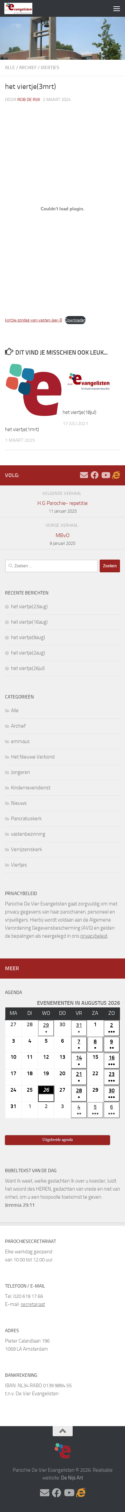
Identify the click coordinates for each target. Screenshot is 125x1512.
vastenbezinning (28, 834)
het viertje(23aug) (29, 607)
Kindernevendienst (30, 788)
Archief (28, 67)
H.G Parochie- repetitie (62, 507)
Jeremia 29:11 (20, 1205)
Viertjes (50, 67)
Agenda (13, 992)
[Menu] (116, 8)
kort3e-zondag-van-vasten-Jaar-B (33, 320)
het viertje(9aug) (28, 637)
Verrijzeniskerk (26, 849)
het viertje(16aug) (29, 622)
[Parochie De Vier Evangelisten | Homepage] (23, 8)
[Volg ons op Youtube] (105, 475)
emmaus (20, 741)
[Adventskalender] (116, 475)
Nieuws (19, 803)
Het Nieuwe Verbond (33, 757)
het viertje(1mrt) (22, 429)
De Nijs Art (72, 1478)
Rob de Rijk (28, 99)
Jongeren (20, 772)
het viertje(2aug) (28, 653)
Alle (10, 67)
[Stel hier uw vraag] (84, 475)
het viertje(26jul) (28, 668)
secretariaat (33, 1304)
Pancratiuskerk (26, 819)
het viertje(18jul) (79, 412)
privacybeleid (93, 936)
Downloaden (75, 320)
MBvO (62, 539)
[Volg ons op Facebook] (95, 475)
